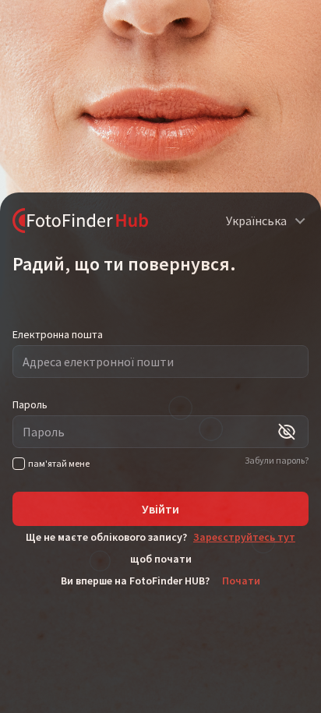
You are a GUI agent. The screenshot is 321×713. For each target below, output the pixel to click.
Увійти (160, 509)
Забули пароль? (277, 460)
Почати (241, 581)
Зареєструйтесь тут (244, 537)
